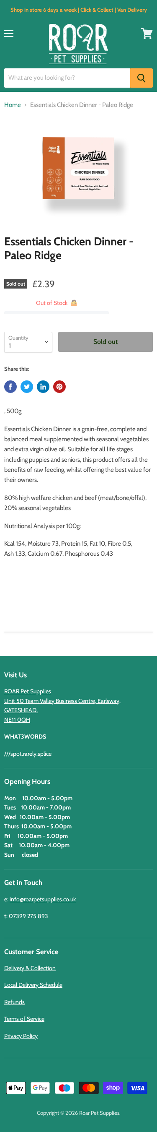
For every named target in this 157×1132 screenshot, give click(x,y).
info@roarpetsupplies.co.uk (43, 899)
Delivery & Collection (30, 968)
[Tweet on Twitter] (27, 386)
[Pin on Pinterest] (59, 386)
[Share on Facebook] (10, 386)
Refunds (14, 1002)
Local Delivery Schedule (33, 985)
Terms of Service (24, 1019)
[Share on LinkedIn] (43, 386)
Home (12, 105)
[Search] (141, 78)
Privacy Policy (21, 1036)
